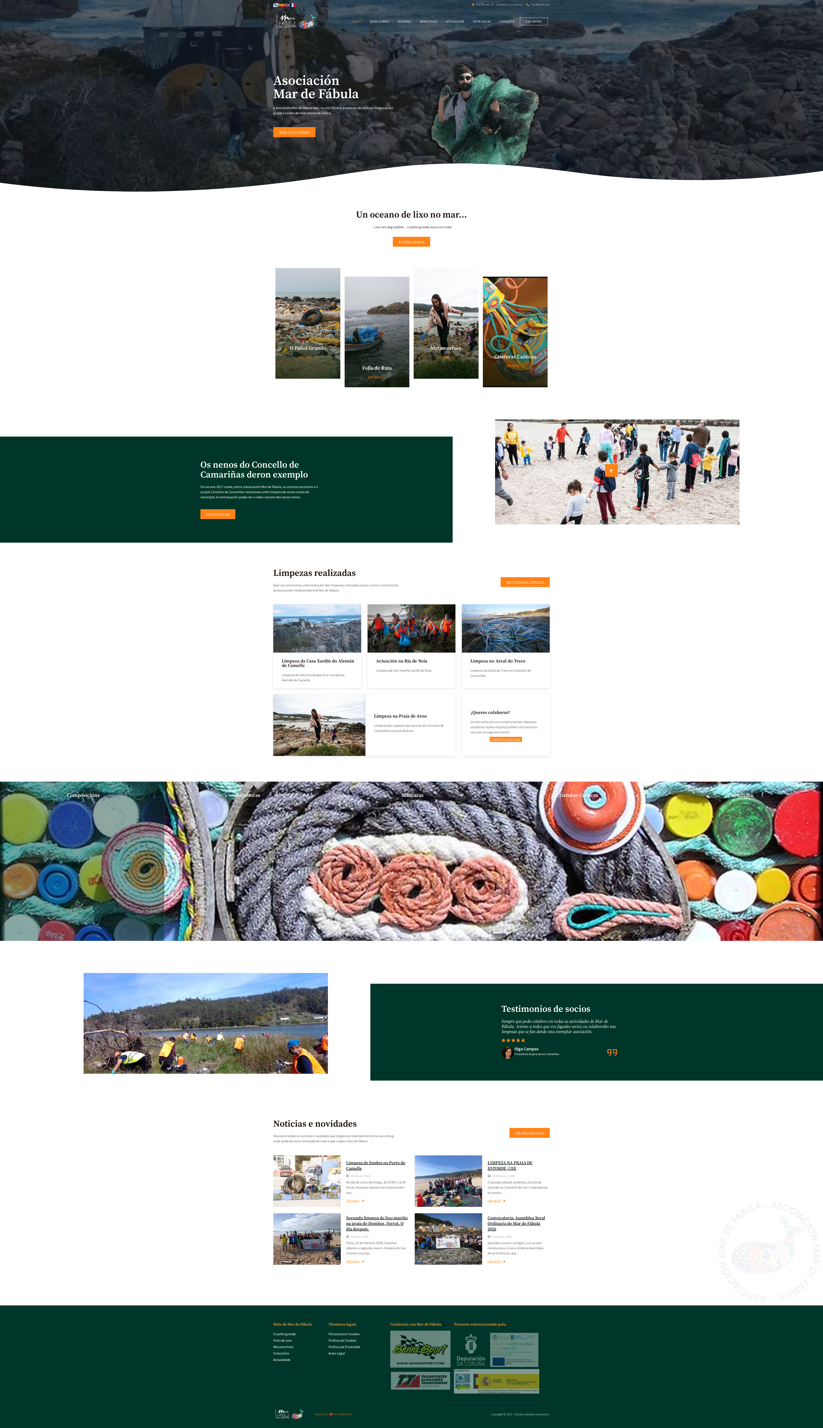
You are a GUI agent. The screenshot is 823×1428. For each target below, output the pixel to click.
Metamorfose (283, 1347)
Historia (404, 21)
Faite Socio (482, 21)
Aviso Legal (337, 1353)
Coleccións (281, 1353)
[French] (293, 5)
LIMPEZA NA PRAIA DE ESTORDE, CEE (510, 1165)
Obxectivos (428, 21)
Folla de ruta (282, 1340)
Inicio (357, 21)
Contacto (507, 21)
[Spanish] (281, 5)
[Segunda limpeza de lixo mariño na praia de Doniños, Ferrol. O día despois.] (307, 1239)
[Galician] (276, 5)
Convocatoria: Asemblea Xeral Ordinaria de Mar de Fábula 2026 (516, 1223)
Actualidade (455, 21)
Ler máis (353, 1201)
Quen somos (379, 21)
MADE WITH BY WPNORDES (333, 1414)
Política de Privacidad (344, 1347)
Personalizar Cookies (344, 1334)
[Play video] (611, 470)
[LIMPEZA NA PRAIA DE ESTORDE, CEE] (448, 1181)
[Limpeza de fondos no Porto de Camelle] (307, 1181)
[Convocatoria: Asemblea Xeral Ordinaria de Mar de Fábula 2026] (448, 1239)
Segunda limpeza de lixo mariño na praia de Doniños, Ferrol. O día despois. (377, 1223)
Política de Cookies (342, 1340)
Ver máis (305, 356)
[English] (287, 5)
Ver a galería (80, 936)
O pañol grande (284, 1334)
